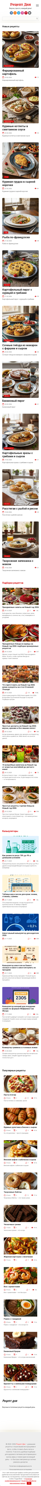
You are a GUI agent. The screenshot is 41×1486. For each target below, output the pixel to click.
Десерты (7, 396)
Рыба (6, 232)
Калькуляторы (10, 831)
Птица (6, 177)
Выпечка (7, 284)
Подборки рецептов (12, 583)
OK (29, 1483)
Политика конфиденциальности (20, 1466)
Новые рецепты (9, 66)
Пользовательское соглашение (20, 1469)
